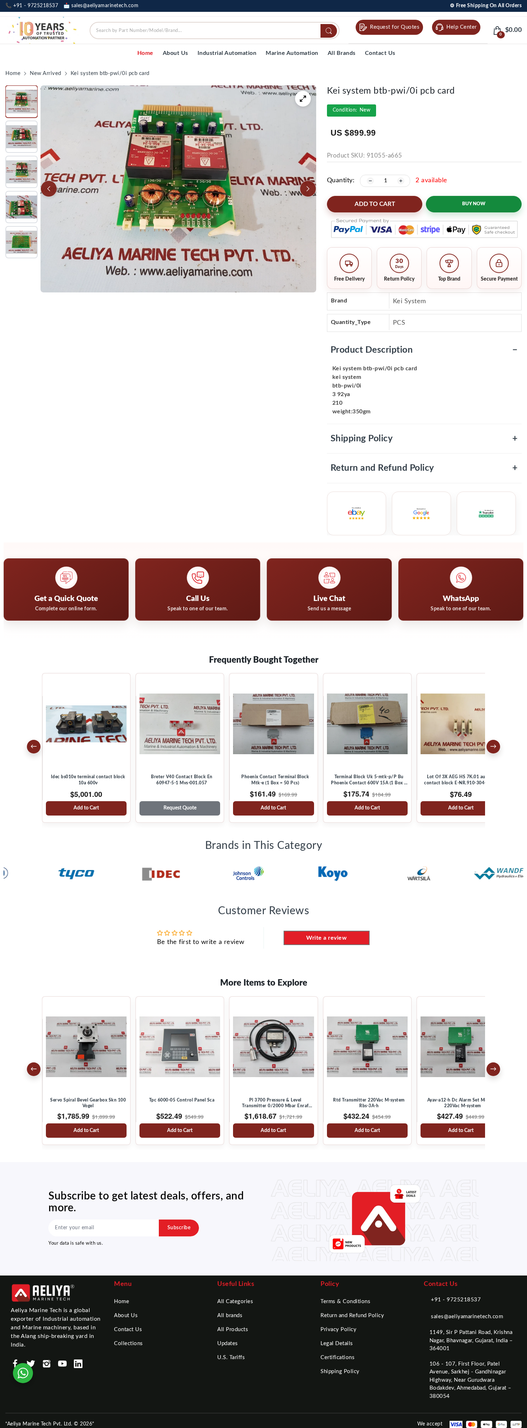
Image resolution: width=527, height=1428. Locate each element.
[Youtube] (62, 1363)
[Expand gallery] (303, 99)
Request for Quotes (394, 27)
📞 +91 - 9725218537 (31, 5)
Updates (227, 1343)
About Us (126, 1315)
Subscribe (179, 1227)
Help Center (461, 27)
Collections (128, 1343)
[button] (21, 101)
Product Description (424, 350)
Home (121, 1301)
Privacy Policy (338, 1329)
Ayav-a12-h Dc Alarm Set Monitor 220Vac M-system (462, 1103)
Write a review (326, 938)
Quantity (340, 180)
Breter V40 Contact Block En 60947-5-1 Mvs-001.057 (182, 780)
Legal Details (337, 1343)
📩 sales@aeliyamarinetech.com (100, 5)
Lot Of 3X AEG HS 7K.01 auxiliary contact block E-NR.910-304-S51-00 (462, 780)
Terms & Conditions (345, 1301)
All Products (232, 1329)
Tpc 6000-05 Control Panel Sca (182, 1100)
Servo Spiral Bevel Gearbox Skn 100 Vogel (88, 1103)
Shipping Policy (424, 438)
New (352, 110)
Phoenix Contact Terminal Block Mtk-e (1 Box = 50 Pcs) (275, 780)
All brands (229, 1315)
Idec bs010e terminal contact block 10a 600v (88, 780)
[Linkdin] (78, 1363)
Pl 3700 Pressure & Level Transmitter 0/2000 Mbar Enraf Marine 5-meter (275, 1103)
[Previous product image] (49, 188)
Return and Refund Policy (424, 468)
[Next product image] (308, 188)
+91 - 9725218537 (456, 1299)
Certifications (338, 1357)
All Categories (235, 1301)
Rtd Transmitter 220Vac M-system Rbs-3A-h (369, 1103)
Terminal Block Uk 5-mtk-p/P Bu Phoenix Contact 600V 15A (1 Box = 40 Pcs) (369, 780)
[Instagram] (46, 1363)
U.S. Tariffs (231, 1357)
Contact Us (128, 1329)
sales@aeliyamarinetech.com (467, 1316)
